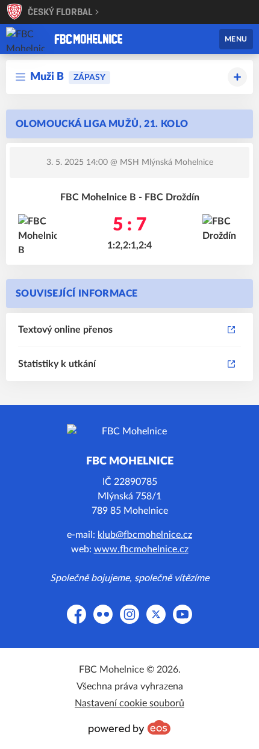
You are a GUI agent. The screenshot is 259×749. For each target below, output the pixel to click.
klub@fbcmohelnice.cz (145, 535)
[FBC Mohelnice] (88, 39)
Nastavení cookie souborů (129, 703)
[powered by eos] (129, 727)
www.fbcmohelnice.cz (141, 549)
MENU (236, 39)
